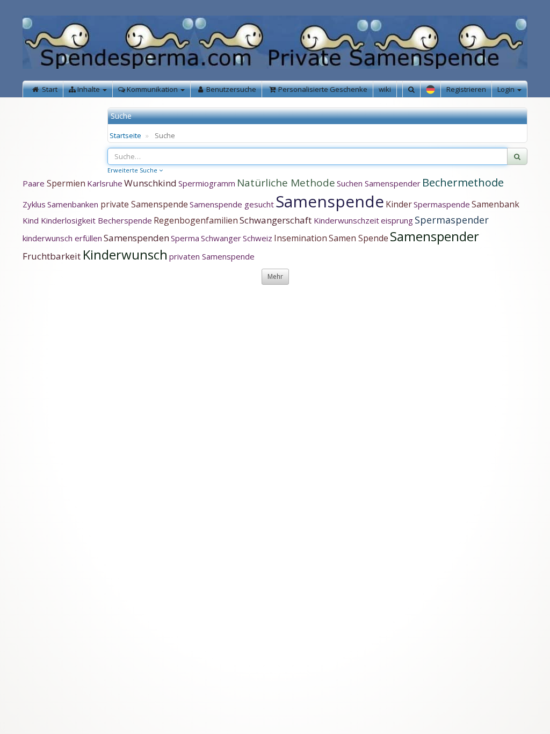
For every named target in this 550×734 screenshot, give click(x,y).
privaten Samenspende (212, 256)
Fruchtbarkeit (53, 256)
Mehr (275, 276)
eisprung (397, 220)
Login (506, 89)
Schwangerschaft (277, 220)
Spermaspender (452, 219)
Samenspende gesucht (232, 204)
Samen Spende (358, 238)
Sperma (185, 238)
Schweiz (257, 238)
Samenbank (495, 204)
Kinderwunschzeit (346, 220)
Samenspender (434, 236)
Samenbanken (73, 204)
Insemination (300, 238)
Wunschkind (150, 183)
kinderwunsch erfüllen (62, 238)
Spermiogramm (206, 183)
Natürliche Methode (286, 183)
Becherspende (125, 220)
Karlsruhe (104, 183)
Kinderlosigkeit (69, 220)
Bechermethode (463, 182)
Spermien (66, 183)
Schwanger (221, 238)
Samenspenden (136, 238)
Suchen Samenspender (379, 183)
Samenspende (330, 201)
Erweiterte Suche (133, 170)
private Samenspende (144, 204)
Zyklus (34, 204)
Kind (32, 220)
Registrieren (466, 89)
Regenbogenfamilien (196, 220)
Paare (35, 183)
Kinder (399, 204)
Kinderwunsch (125, 254)
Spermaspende (442, 204)
